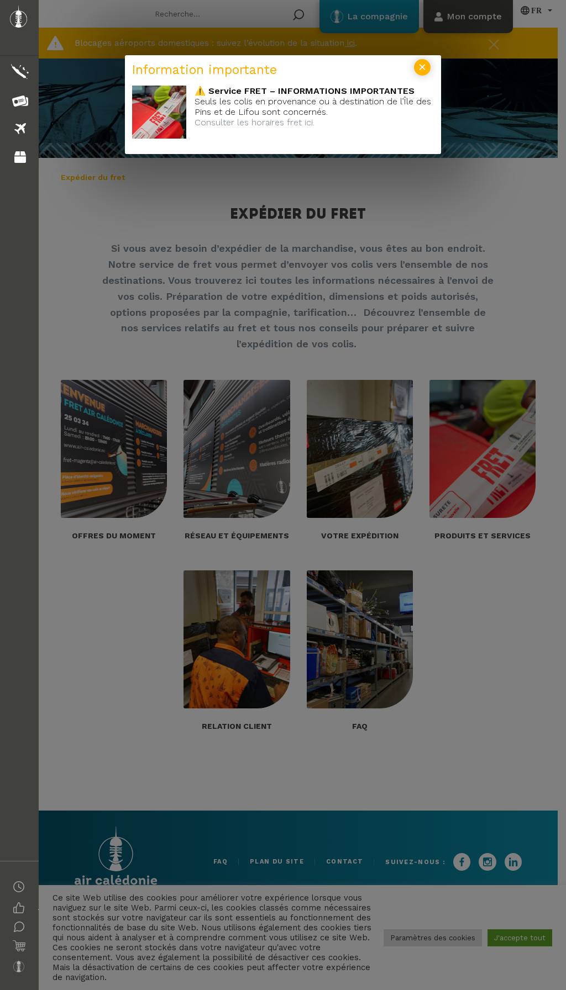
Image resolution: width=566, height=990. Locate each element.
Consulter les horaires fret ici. (255, 122)
